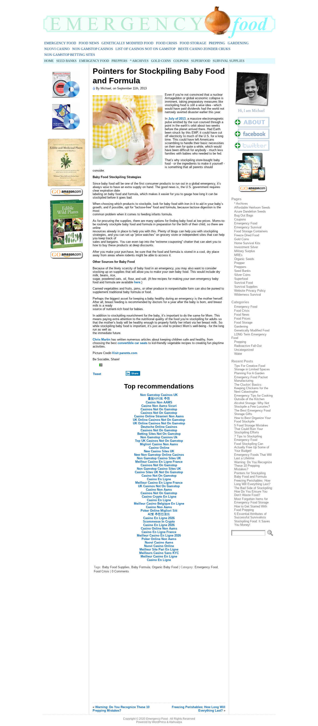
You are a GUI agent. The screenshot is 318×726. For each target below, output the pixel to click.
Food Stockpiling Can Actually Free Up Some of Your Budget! (251, 447)
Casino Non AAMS (159, 402)
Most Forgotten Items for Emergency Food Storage (251, 500)
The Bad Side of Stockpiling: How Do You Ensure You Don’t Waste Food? (253, 491)
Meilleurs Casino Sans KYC (159, 553)
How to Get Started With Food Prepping (250, 508)
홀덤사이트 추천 (159, 398)
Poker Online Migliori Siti (159, 510)
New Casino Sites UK (159, 451)
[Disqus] (159, 640)
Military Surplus (244, 251)
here (137, 282)
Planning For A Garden (249, 373)
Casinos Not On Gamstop (159, 409)
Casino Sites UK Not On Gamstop (159, 472)
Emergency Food (60, 43)
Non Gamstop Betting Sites (69, 55)
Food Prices (242, 318)
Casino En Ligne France (159, 532)
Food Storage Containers (251, 231)
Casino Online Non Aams (159, 528)
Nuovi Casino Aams (159, 542)
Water (238, 353)
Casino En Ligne (159, 479)
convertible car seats (132, 343)
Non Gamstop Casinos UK (159, 395)
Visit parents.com (124, 353)
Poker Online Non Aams (159, 539)
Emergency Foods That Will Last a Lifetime (253, 456)
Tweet (97, 374)
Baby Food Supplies (115, 567)
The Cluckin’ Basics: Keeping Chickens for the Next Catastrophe (251, 388)
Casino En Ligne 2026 (159, 518)
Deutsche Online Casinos (159, 427)
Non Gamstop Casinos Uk (158, 437)
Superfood (241, 278)
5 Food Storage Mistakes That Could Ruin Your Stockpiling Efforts (251, 429)
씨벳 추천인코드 (159, 514)
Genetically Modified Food (127, 43)
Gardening (238, 43)
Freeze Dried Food (246, 235)
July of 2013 (177, 118)
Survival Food (243, 282)
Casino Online (159, 447)
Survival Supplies (246, 286)
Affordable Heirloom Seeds (252, 207)
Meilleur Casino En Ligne (159, 556)
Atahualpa (175, 722)
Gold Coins (241, 239)
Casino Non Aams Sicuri (159, 406)
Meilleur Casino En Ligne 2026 (159, 535)
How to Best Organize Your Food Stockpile (252, 419)
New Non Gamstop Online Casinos (159, 454)
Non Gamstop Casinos (92, 49)
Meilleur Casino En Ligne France (159, 461)
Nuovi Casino (57, 49)
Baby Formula (140, 567)
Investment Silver (246, 247)
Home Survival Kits (247, 243)
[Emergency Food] (159, 20)
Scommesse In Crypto (159, 521)
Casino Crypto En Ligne (159, 496)
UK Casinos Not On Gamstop (159, 486)
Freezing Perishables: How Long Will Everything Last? (198, 708)
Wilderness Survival (247, 294)
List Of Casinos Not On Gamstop (145, 49)
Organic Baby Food (165, 567)
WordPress (159, 722)
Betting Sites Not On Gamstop (159, 434)
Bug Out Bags (243, 215)
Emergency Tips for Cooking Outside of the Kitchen (253, 397)
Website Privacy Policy (250, 290)
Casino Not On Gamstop (159, 475)
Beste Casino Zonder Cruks (204, 49)
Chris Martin (101, 339)
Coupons (240, 219)
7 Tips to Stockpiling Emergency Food (248, 438)
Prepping (217, 43)
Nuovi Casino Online (159, 546)
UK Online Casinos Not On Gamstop (159, 420)
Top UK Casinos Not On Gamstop (159, 440)
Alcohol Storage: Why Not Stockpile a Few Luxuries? (252, 404)
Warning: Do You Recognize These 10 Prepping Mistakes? (121, 708)
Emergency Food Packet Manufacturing (251, 378)
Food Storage (193, 43)
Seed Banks (242, 271)
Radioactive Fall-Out (248, 346)
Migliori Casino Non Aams (159, 444)
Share (135, 373)
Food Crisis (166, 43)
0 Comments (120, 571)
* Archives (241, 203)
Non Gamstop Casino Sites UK (159, 458)
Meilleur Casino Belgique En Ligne (159, 503)
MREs (238, 255)
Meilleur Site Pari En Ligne (158, 549)
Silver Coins (242, 275)
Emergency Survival (247, 227)
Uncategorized (244, 349)
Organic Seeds (244, 259)
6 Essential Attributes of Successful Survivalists (250, 515)
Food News (89, 43)
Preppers (240, 267)
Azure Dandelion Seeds (250, 211)
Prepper (239, 263)
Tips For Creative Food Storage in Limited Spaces (252, 367)
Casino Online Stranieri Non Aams (159, 416)
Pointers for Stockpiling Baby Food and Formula (250, 474)
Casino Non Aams (159, 489)
